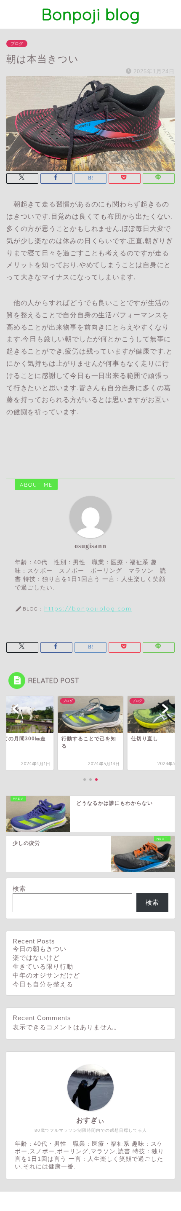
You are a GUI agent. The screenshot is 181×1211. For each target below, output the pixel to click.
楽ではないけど (36, 957)
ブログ (17, 43)
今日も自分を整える (43, 984)
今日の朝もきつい (40, 948)
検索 (19, 888)
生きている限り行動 (43, 966)
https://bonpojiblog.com (88, 608)
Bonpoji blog (90, 14)
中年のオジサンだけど (46, 975)
